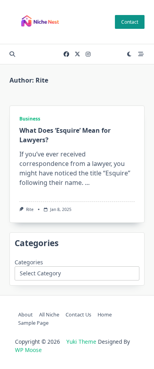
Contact (129, 22)
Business (29, 118)
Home (105, 314)
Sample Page (33, 322)
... (87, 182)
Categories (29, 262)
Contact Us (78, 314)
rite (30, 209)
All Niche (49, 314)
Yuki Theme (81, 341)
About (25, 314)
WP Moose (28, 350)
